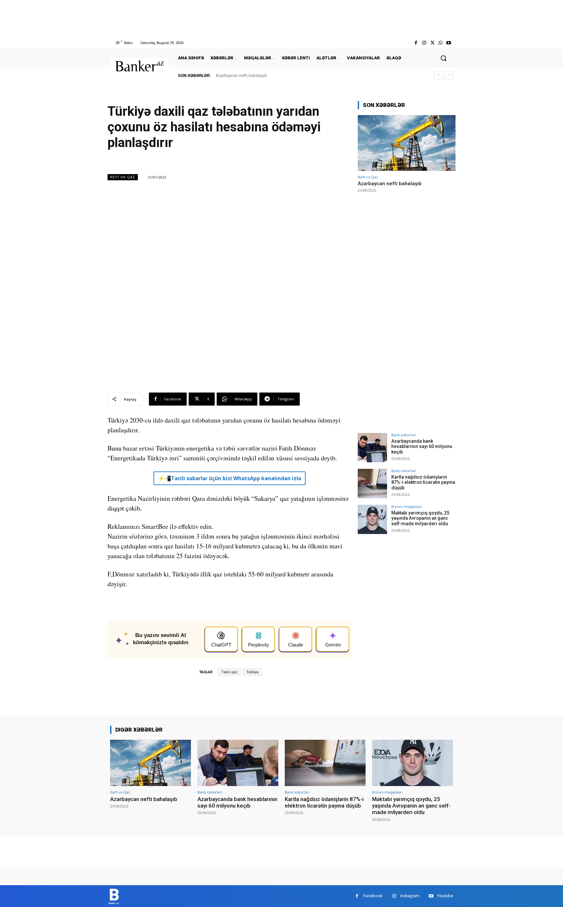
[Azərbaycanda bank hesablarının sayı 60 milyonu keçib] (372, 447)
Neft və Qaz (122, 177)
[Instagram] (424, 43)
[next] (449, 75)
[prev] (438, 75)
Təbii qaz (229, 672)
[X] (432, 43)
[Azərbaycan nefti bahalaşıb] (406, 143)
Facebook (373, 895)
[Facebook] (416, 43)
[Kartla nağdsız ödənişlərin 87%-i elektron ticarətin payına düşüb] (372, 483)
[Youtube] (449, 43)
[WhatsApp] (441, 43)
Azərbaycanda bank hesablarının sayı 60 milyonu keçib (421, 447)
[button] (443, 58)
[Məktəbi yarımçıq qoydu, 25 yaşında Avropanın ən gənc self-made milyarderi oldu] (372, 519)
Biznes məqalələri (406, 506)
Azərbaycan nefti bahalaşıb (241, 75)
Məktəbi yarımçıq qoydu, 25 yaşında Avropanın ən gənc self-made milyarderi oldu (420, 518)
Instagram (409, 895)
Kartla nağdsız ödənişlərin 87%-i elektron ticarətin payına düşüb (423, 482)
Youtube (445, 895)
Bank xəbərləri (403, 435)
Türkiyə (252, 672)
